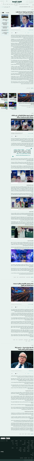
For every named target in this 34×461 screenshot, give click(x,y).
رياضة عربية (24, 450)
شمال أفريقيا (32, 444)
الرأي (23, 4)
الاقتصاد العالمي (28, 88)
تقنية (17, 277)
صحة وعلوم (17, 4)
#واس (28, 153)
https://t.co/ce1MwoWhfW (22, 153)
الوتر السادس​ (16, 443)
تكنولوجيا (14, 4)
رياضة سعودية (24, 449)
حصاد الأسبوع (20, 449)
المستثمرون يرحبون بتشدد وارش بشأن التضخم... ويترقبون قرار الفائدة (12, 108)
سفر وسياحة (28, 450)
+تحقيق (20, 451)
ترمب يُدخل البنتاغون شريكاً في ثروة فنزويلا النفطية (5, 20)
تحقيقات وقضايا (20, 450)
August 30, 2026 (18, 155)
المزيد (15, 5)
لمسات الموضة (28, 451)
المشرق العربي (31, 445)
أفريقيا (28, 445)
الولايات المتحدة (28, 442)
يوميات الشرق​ (12, 4)
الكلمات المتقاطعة (32, 454)
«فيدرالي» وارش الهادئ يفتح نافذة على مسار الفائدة (4, 108)
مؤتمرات (14, 339)
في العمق (7, 4)
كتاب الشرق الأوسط (23, 444)
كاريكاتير (24, 443)
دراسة (16, 339)
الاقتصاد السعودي (28, 277)
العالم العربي (32, 442)
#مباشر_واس (28, 149)
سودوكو (32, 455)
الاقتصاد (21, 4)
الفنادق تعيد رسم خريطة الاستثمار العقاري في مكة (4, 30)
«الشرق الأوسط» (29, 133)
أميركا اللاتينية (28, 446)
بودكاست (3, 4)
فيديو (5, 4)
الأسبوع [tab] (1, 12)
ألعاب (16, 5)
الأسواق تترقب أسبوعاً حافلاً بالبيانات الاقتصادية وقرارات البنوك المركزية (4, 100)
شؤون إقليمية (32, 446)
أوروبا (28, 443)
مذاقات (28, 449)
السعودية (15, 277)
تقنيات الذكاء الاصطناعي (22, 277)
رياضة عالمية (24, 451)
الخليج (32, 443)
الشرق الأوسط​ (27, 4)
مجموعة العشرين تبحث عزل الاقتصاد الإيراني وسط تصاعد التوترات (13, 100)
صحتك (12, 442)
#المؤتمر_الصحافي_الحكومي (19, 149)
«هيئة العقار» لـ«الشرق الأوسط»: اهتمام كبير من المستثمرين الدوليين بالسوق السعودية (4, 23)
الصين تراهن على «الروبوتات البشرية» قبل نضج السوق (4, 33)
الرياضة (9, 4)
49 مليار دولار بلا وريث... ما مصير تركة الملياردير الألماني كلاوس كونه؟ (4, 27)
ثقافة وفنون (19, 4)
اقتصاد (29, 339)
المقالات (24, 442)
